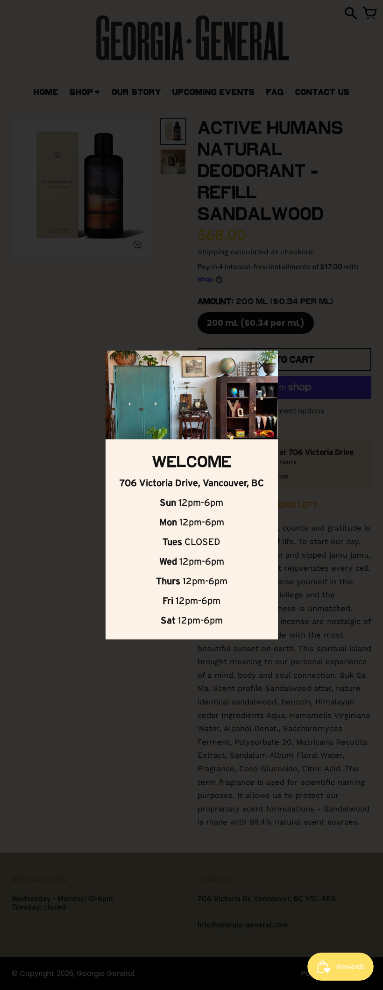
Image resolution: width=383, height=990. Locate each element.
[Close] (262, 367)
